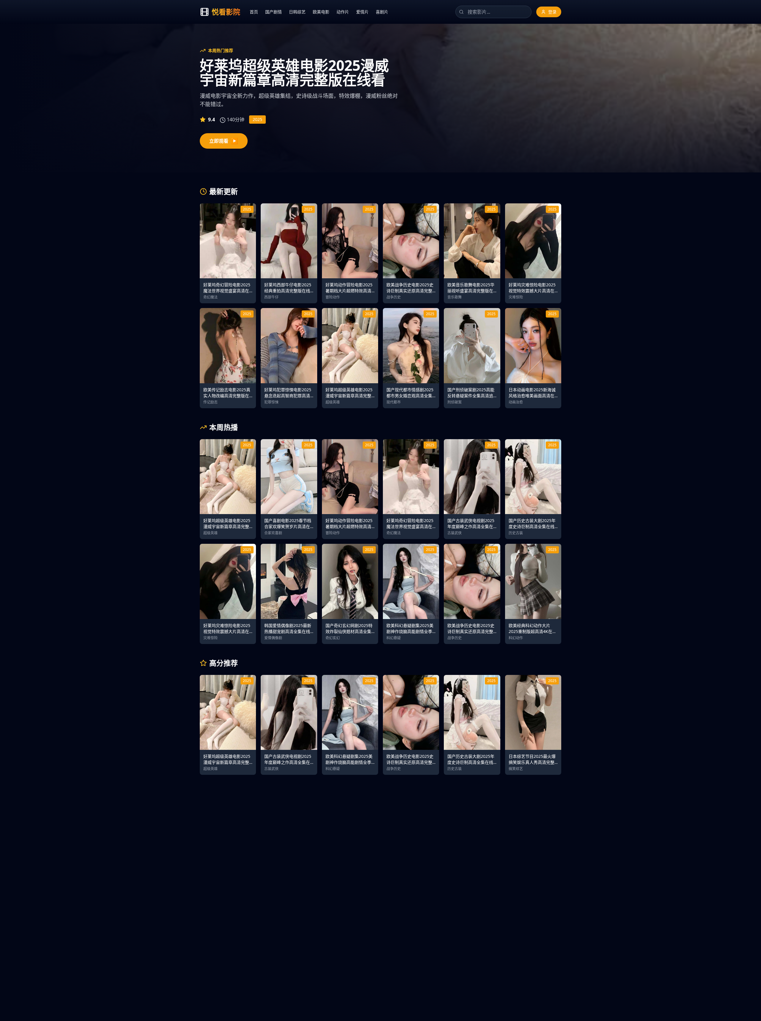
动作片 (343, 12)
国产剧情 (273, 12)
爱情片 (362, 12)
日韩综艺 (297, 12)
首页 (254, 12)
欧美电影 (321, 12)
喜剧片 (382, 12)
